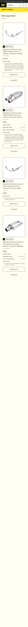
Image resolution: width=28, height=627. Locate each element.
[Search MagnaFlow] (21, 5)
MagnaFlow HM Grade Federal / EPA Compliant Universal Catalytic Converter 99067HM (13, 244)
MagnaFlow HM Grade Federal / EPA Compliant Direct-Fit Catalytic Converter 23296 (13, 186)
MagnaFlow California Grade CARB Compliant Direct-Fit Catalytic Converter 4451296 (12, 51)
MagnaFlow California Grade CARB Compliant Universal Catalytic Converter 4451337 (12, 115)
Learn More (18, 80)
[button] (26, 5)
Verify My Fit (14, 74)
